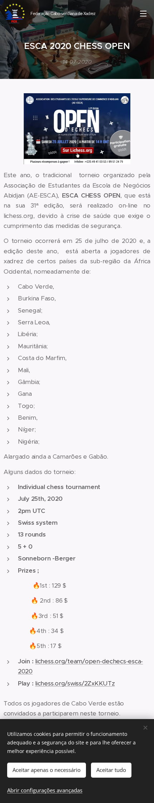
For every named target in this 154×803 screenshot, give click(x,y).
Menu (143, 13)
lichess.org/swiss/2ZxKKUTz (75, 683)
